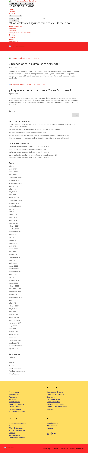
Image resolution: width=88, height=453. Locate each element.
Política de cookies (77, 449)
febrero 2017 (14, 334)
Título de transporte (16, 428)
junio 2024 (13, 215)
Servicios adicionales (17, 438)
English (12, 13)
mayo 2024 (13, 217)
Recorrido (12, 399)
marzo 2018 (13, 314)
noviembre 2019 (15, 292)
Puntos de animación (17, 430)
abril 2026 (13, 169)
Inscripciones (14, 395)
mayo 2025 (13, 192)
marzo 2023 (13, 249)
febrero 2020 (14, 286)
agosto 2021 (13, 274)
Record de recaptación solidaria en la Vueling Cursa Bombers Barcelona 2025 (39, 135)
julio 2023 (12, 237)
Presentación (14, 392)
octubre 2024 (14, 203)
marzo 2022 (13, 266)
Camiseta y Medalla (16, 404)
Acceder (12, 365)
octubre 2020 (14, 280)
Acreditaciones (52, 423)
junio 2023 (13, 240)
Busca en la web (15, 18)
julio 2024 (12, 212)
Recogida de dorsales (55, 392)
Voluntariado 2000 (16, 435)
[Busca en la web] (44, 18)
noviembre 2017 (15, 323)
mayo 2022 (13, 260)
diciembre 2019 (15, 289)
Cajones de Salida (53, 399)
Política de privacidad (60, 449)
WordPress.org (14, 374)
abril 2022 (13, 263)
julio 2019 (12, 303)
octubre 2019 (14, 295)
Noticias (12, 357)
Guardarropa (51, 397)
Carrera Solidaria (15, 407)
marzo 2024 (13, 223)
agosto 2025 (13, 186)
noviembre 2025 (15, 177)
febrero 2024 (14, 226)
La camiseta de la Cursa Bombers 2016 (34, 146)
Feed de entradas (15, 368)
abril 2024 (13, 220)
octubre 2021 (14, 269)
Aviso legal (47, 449)
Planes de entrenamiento (57, 407)
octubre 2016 (14, 343)
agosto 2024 (13, 209)
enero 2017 (13, 337)
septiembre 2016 (15, 346)
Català (11, 9)
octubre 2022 (14, 255)
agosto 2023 (13, 235)
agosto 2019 (13, 300)
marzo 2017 (13, 332)
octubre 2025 (14, 180)
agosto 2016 (13, 349)
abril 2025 (13, 195)
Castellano (21, 3)
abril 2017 (12, 329)
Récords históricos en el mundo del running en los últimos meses (34, 129)
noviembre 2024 (15, 200)
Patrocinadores (15, 409)
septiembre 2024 (15, 206)
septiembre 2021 (15, 272)
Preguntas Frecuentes (17, 423)
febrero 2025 (14, 197)
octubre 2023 (14, 229)
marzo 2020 (13, 283)
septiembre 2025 (15, 183)
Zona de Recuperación (55, 404)
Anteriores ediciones (17, 411)
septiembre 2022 (15, 257)
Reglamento (13, 397)
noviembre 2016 (15, 340)
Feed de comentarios (17, 371)
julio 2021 (12, 277)
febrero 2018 (14, 317)
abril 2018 (12, 312)
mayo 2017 (13, 326)
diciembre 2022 (15, 252)
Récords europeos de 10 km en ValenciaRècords (27, 132)
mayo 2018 (13, 309)
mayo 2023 (13, 243)
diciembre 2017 (15, 320)
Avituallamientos (53, 402)
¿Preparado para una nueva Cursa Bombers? (40, 90)
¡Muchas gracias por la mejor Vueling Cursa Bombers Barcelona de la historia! (39, 138)
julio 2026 (12, 166)
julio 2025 (12, 189)
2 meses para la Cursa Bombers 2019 (34, 64)
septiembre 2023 (15, 232)
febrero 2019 (14, 306)
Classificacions (14, 402)
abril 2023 (13, 246)
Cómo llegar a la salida (55, 395)
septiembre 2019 (15, 297)
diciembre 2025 (15, 175)
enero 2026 (13, 172)
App (10, 426)
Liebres (50, 409)
